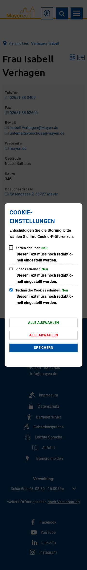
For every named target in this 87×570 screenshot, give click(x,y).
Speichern (43, 348)
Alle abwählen (43, 335)
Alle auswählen (43, 323)
